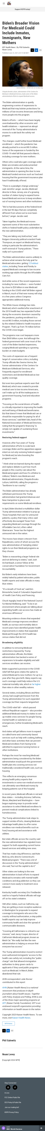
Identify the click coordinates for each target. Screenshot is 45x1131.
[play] (3, 1128)
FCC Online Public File (12, 1097)
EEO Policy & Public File (13, 1102)
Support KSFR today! (22, 9)
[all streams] (42, 1128)
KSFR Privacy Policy (12, 1112)
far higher (36, 684)
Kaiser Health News (21, 1018)
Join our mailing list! (12, 1107)
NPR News (8, 1023)
